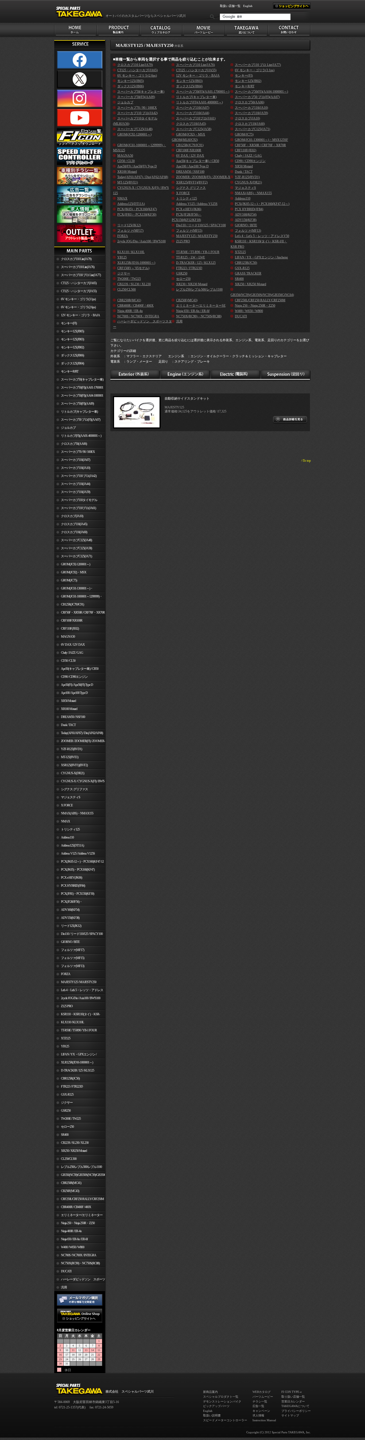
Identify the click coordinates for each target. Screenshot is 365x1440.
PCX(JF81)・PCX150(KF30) (77, 894)
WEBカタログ (262, 1391)
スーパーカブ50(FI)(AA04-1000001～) (78, 397)
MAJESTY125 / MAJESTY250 (78, 982)
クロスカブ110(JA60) (74, 532)
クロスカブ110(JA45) (74, 524)
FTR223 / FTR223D (72, 1086)
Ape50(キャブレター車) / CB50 (79, 669)
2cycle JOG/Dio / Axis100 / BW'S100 (80, 998)
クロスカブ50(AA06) (74, 444)
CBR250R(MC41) (71, 1183)
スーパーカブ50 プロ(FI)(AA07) (80, 420)
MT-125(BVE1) (69, 757)
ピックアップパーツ (216, 1406)
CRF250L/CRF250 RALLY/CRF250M (82, 1199)
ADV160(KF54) (70, 910)
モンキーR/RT (69, 371)
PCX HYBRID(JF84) (73, 886)
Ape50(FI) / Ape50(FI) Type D (77, 685)
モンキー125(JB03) (72, 339)
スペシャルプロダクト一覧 (220, 1396)
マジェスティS (70, 797)
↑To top (306, 461)
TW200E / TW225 (71, 1119)
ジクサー (67, 1102)
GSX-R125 (67, 1094)
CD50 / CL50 (68, 661)
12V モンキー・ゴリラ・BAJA (80, 315)
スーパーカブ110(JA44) (75, 484)
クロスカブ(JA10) (72, 516)
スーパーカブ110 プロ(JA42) (78, 476)
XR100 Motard (69, 709)
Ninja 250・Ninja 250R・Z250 (78, 1223)
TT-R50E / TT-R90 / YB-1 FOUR (79, 1030)
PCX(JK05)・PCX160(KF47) (78, 869)
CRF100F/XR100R (71, 620)
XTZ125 (65, 1038)
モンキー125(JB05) (72, 331)
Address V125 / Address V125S (78, 853)
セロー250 (67, 1127)
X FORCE (67, 805)
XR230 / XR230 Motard (191, 284)
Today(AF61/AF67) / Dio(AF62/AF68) (82, 733)
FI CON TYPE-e (291, 1391)
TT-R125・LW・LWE (190, 257)
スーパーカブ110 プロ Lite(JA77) (81, 275)
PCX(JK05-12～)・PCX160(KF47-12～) (79, 863)
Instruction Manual (264, 1420)
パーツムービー (263, 1396)
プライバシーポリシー (296, 1410)
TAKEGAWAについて (295, 1406)
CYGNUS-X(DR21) (72, 773)
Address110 (67, 837)
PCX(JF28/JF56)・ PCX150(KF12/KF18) (68, 903)
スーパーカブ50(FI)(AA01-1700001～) (78, 389)
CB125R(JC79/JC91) (72, 604)
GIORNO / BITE (70, 942)
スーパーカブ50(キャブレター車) (82, 379)
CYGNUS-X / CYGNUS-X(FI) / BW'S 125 (79, 782)
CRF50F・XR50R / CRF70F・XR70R (83, 612)
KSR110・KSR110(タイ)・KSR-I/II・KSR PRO (77, 1015)
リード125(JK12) (71, 926)
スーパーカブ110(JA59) (75, 492)
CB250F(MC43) (70, 1191)
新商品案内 (210, 1391)
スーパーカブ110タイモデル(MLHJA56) (75, 501)
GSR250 (66, 1110)
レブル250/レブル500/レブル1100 (81, 1167)
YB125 (65, 1046)
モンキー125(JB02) (72, 347)
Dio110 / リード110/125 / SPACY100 (82, 934)
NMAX (65, 821)
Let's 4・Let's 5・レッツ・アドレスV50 (78, 991)
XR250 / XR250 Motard (74, 1151)
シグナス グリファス (74, 789)
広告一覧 (258, 1406)
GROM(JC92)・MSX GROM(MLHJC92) (70, 573)
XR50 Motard (68, 701)
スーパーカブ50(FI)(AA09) (77, 403)
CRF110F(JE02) (70, 628)
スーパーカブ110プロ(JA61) (78, 508)
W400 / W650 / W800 (72, 1247)
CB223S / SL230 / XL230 (74, 1143)
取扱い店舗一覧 (230, 5)
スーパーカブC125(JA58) (76, 548)
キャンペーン (261, 1410)
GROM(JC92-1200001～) (75, 564)
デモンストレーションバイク (222, 1401)
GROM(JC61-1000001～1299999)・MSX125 (78, 597)
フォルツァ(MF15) (72, 958)
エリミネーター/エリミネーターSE (78, 1216)
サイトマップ (290, 1415)
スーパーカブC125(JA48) (76, 540)
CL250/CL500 (68, 1159)
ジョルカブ (68, 428)
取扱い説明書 (212, 1415)
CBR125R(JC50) (70, 1078)
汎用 (64, 1287)
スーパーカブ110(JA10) (75, 468)
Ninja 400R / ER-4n (71, 1231)
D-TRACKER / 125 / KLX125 (77, 1070)
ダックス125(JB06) (72, 355)
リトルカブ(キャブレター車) (79, 411)
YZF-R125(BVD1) (71, 749)
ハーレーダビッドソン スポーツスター (79, 1280)
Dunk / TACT (68, 725)
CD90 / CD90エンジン (74, 677)
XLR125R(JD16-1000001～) (77, 1062)
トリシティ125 (70, 829)
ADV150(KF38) (70, 918)
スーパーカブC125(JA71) (76, 556)
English (248, 5)
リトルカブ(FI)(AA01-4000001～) (81, 436)
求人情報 (258, 1415)
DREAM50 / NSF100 (73, 717)
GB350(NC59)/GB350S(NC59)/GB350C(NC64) (83, 1175)
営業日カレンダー (293, 1401)
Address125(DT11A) (72, 845)
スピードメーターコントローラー (225, 1420)
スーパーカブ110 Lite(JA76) (77, 267)
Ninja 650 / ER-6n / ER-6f (74, 1239)
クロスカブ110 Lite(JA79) (76, 259)
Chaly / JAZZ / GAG (72, 653)
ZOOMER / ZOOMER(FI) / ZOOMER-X (79, 742)
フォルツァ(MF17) (72, 950)
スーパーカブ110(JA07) (75, 460)
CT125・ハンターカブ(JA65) (78, 283)
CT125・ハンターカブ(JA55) (78, 291)
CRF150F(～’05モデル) (133, 268)
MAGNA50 (68, 636)
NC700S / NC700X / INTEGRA (78, 1255)
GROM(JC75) (69, 580)
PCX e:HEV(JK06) (71, 877)
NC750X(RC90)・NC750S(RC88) (80, 1263)
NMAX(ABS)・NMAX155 (77, 813)
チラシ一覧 (260, 1401)
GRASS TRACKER (248, 273)
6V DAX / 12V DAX (73, 644)
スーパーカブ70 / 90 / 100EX (78, 452)
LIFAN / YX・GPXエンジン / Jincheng (75, 1055)
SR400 (64, 1135)
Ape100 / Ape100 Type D (74, 693)
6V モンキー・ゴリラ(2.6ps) (78, 307)
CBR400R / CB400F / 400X (76, 1207)
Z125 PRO (67, 1006)
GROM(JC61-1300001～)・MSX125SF (73, 589)
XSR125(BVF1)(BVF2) (74, 765)
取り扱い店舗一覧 (293, 1396)
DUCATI (66, 1271)
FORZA (65, 974)
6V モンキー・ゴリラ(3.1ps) (78, 299)
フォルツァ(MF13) (72, 966)
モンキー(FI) (69, 323)
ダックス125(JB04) (72, 363)
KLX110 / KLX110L (72, 1022)
